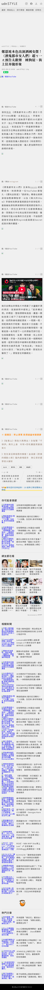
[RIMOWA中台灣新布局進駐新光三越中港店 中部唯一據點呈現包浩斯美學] (8, 688)
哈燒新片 (23, 46)
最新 (4, 10)
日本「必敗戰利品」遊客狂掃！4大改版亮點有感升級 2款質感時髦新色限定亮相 (29, 733)
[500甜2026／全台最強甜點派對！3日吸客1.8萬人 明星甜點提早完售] (8, 880)
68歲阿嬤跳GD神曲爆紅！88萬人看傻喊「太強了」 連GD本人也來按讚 (29, 943)
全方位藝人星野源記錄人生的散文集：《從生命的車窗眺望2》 (29, 891)
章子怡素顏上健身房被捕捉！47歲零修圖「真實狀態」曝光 (29, 975)
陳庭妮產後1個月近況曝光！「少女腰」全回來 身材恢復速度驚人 (29, 519)
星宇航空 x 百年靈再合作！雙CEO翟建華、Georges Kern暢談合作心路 (29, 812)
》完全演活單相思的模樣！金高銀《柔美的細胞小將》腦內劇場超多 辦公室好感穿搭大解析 (22, 458)
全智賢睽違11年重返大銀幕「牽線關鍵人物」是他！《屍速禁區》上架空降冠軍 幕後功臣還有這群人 (29, 531)
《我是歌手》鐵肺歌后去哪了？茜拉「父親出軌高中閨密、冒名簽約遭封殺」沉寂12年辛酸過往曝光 (36, 608)
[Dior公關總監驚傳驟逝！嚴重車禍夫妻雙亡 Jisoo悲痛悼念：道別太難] (8, 931)
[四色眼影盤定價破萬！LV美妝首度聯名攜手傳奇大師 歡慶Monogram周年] (8, 756)
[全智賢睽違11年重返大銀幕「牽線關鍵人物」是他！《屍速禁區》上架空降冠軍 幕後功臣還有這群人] (8, 530)
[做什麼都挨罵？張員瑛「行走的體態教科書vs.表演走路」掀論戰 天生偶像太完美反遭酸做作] (8, 744)
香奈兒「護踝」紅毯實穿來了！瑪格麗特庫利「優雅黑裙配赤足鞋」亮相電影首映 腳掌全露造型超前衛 (22, 589)
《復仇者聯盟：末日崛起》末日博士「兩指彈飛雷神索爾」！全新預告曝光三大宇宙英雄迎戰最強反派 (29, 779)
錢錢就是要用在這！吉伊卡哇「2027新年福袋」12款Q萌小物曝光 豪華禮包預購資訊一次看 (29, 768)
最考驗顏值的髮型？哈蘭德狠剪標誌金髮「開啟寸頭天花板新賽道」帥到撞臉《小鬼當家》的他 (29, 802)
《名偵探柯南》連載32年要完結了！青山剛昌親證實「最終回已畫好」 (29, 965)
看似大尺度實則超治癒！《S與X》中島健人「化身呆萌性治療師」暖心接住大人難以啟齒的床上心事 (22, 608)
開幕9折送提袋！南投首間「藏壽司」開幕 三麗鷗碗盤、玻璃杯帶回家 (28, 654)
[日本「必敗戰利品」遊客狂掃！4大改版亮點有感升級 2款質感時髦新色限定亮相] (8, 733)
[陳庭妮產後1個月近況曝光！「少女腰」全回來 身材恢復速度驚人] (8, 519)
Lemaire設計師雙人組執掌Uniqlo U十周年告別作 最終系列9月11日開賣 (28, 643)
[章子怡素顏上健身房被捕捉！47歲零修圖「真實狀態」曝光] (8, 977)
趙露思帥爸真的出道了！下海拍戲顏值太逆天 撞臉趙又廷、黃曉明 (29, 869)
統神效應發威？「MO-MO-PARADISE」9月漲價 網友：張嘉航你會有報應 (28, 835)
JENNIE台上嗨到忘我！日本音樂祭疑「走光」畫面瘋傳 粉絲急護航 (29, 954)
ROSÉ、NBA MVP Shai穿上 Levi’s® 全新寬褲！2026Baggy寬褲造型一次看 (28, 846)
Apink (5, 467)
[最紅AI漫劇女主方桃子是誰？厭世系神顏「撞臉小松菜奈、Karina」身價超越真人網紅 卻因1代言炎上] (8, 542)
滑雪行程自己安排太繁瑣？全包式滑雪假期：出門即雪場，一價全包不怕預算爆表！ (7, 589)
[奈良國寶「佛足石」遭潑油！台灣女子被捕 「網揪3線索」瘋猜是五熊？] (8, 920)
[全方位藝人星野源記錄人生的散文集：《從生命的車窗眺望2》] (8, 891)
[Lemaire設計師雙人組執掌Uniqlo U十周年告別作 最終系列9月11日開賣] (8, 643)
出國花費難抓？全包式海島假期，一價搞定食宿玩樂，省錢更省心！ (7, 608)
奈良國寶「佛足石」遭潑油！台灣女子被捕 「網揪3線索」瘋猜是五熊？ (29, 920)
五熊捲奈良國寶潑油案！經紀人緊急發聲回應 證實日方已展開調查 (29, 508)
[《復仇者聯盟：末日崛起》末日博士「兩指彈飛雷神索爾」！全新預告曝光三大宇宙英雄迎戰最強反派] (8, 778)
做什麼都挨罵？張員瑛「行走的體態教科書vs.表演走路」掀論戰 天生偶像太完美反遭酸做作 (29, 745)
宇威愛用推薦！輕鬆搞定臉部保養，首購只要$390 (35, 589)
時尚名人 (11, 10)
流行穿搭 (20, 10)
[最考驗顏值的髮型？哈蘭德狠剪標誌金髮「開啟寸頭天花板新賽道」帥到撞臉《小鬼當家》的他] (8, 801)
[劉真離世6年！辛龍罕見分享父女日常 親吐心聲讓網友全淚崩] (8, 824)
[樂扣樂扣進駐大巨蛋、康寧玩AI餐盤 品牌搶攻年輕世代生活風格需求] (8, 790)
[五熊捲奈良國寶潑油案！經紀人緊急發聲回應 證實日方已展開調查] (8, 508)
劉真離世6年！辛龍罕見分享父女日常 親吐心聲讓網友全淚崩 (29, 824)
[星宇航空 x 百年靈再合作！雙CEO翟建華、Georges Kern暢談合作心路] (8, 812)
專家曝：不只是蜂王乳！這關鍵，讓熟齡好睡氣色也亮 (7, 571)
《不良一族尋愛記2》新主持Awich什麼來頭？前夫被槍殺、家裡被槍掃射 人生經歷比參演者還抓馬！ (22, 571)
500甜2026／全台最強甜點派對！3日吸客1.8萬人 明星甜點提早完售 (29, 880)
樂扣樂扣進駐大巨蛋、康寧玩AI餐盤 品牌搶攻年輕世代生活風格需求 (29, 790)
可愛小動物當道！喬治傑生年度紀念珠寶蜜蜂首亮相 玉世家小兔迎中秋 (29, 631)
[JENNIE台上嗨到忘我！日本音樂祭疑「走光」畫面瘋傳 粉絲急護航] (8, 954)
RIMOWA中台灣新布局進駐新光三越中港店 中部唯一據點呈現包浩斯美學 (29, 688)
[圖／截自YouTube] (22, 90)
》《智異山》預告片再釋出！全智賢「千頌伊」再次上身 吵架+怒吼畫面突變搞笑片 (22, 444)
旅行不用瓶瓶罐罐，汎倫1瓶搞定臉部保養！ (36, 571)
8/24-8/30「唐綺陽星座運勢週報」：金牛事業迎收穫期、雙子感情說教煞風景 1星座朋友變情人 (28, 858)
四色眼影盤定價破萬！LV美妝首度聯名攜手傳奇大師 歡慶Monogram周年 (29, 756)
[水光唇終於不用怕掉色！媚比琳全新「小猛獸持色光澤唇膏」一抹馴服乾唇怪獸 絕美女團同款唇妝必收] (8, 677)
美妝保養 (30, 10)
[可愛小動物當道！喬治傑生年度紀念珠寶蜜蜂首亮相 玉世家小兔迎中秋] (8, 631)
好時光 (38, 10)
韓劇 (20, 467)
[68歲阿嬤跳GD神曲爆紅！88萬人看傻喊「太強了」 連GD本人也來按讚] (8, 943)
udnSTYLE (5, 46)
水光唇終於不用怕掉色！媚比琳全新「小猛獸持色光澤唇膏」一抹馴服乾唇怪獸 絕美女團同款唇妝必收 (29, 678)
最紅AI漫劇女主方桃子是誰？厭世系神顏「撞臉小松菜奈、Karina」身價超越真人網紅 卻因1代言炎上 (29, 543)
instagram (13, 181)
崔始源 (28, 467)
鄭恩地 (13, 467)
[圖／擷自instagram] (22, 166)
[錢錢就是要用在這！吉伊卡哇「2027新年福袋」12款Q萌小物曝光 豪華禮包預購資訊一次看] (8, 767)
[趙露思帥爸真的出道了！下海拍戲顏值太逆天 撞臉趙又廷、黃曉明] (8, 869)
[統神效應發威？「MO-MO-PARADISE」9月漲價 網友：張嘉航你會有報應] (8, 835)
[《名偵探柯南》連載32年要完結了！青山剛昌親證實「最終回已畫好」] (8, 965)
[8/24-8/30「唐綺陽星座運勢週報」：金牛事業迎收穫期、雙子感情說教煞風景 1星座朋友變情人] (8, 857)
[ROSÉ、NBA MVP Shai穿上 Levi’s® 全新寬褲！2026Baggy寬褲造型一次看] (8, 846)
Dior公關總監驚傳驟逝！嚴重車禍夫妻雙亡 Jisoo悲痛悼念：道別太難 (29, 931)
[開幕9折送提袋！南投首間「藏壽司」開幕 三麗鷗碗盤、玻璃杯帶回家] (8, 654)
